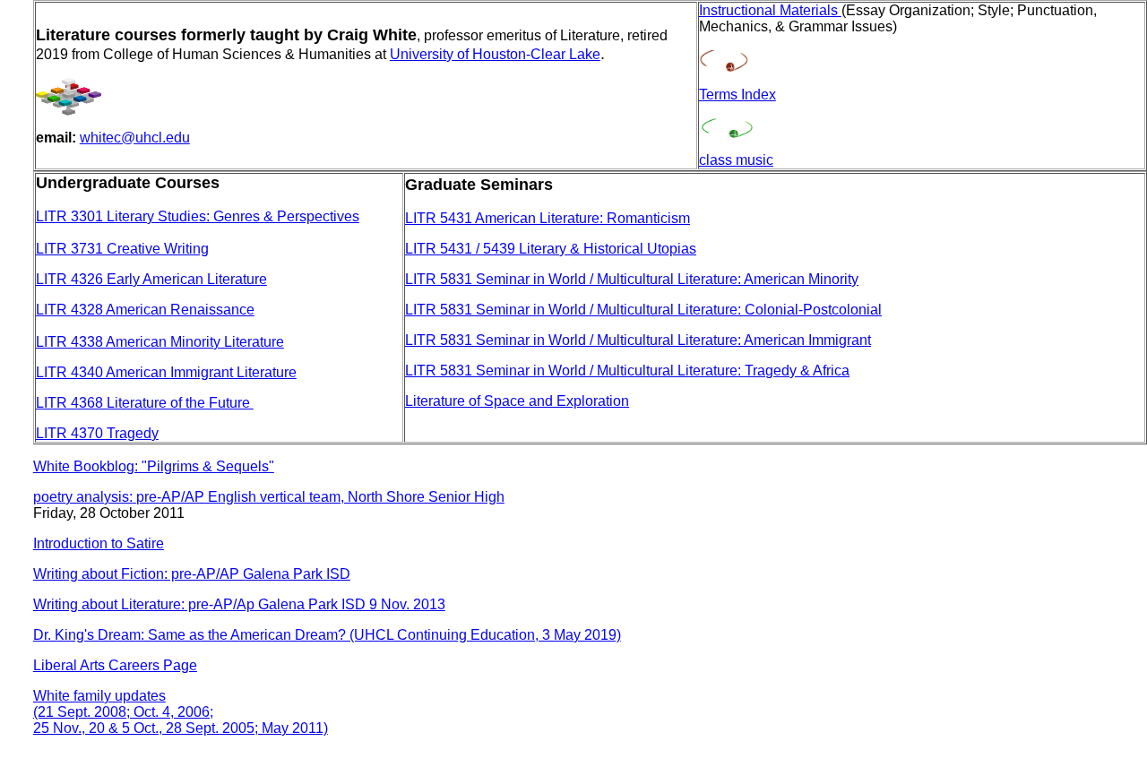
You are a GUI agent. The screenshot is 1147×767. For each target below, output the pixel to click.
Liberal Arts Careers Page (115, 665)
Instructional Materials (770, 10)
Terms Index (737, 94)
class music (736, 160)
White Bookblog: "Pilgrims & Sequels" (153, 466)
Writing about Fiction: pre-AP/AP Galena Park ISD (191, 574)
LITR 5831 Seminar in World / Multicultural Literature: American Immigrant (638, 340)
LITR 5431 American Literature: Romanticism (547, 218)
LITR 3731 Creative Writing (122, 248)
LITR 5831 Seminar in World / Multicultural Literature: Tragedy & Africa (627, 370)
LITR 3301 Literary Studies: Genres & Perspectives (197, 216)
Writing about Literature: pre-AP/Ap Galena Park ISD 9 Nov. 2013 (239, 604)
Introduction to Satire (98, 543)
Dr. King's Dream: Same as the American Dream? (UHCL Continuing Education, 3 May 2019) (327, 634)
